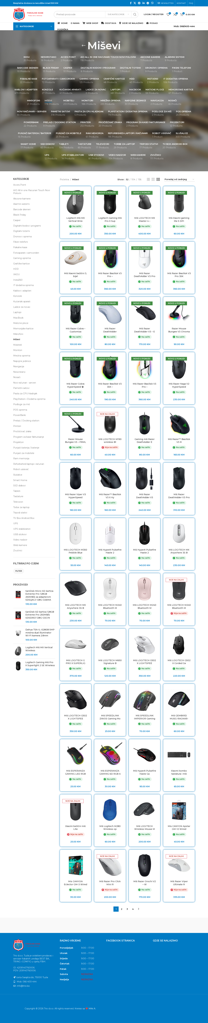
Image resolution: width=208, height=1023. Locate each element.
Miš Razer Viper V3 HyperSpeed (75, 496)
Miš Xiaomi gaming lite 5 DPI (179, 219)
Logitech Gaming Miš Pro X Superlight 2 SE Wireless (40, 664)
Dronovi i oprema (22, 236)
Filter (18, 571)
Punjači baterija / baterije (26, 447)
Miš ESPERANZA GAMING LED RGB (75, 772)
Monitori (17, 350)
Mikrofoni (18, 334)
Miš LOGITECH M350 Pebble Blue (75, 551)
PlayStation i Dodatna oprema (29, 399)
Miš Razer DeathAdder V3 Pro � (144, 276)
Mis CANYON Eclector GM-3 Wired (75, 883)
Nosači (16, 377)
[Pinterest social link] (139, 3)
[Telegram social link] (148, 3)
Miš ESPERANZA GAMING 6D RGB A (110, 772)
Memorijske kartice (23, 328)
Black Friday (19, 214)
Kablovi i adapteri (22, 290)
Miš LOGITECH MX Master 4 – (144, 219)
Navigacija (18, 366)
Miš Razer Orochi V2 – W (144, 883)
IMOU (16, 274)
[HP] (104, 925)
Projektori (18, 442)
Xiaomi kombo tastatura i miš (179, 772)
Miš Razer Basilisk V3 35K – (110, 385)
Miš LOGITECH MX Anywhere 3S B (179, 551)
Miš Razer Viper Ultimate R (179, 883)
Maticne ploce (20, 323)
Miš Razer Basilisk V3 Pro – (110, 275)
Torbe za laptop (21, 507)
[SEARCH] (134, 14)
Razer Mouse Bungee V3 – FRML (75, 441)
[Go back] (83, 46)
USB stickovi (19, 534)
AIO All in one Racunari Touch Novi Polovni (31, 192)
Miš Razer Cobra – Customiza (75, 330)
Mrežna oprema (21, 355)
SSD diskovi (19, 485)
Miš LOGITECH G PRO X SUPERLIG (75, 662)
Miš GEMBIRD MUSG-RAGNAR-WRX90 (179, 718)
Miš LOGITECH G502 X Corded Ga (179, 662)
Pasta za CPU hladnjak (25, 393)
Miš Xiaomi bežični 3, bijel (75, 275)
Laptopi (17, 312)
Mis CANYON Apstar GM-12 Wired (179, 828)
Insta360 (18, 280)
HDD (16, 269)
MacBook (18, 317)
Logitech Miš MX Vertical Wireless (39, 649)
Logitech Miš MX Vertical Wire (75, 219)
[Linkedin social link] (143, 3)
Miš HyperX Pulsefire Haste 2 (110, 551)
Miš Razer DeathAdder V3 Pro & (179, 497)
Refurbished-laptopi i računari (28, 464)
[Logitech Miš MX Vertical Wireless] (18, 651)
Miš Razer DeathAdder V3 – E (144, 330)
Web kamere (20, 545)
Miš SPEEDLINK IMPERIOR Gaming (144, 717)
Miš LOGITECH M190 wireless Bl (110, 441)
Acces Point (19, 184)
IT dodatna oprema (23, 285)
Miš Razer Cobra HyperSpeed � (75, 385)
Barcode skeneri (21, 209)
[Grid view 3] (153, 179)
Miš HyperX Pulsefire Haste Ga (144, 772)
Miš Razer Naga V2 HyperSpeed (179, 385)
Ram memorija (21, 458)
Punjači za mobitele (23, 453)
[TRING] (26, 925)
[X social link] (134, 3)
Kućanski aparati (21, 301)
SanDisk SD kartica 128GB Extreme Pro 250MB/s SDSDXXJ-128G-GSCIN (39, 614)
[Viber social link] (152, 3)
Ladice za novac (21, 307)
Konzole (17, 296)
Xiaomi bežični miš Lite (75, 828)
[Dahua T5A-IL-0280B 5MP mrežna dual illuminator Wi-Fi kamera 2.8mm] (18, 634)
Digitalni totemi (21, 231)
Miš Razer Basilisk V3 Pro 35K (179, 275)
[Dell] (182, 925)
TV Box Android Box (23, 518)
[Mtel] (78, 925)
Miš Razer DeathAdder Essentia (110, 331)
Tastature (18, 496)
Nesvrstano (19, 372)
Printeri (17, 426)
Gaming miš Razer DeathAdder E (145, 441)
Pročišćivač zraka (22, 431)
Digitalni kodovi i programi (27, 225)
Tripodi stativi (20, 512)
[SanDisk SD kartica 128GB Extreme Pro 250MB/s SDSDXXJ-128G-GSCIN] (18, 617)
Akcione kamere (22, 198)
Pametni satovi (21, 388)
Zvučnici (17, 550)
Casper (17, 220)
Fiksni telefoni (20, 242)
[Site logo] (32, 14)
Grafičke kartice (21, 263)
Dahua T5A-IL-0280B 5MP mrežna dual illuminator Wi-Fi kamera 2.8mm (40, 632)
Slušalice (17, 474)
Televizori (18, 501)
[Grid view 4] (158, 179)
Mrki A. (92, 1002)
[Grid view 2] (148, 179)
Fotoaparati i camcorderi (26, 252)
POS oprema (20, 409)
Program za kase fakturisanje (28, 437)
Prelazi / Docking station (26, 420)
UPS (15, 523)
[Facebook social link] (130, 3)
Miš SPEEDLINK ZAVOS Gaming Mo (110, 717)
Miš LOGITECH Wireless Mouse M (144, 828)
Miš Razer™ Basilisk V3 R (179, 441)
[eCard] (156, 925)
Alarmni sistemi (21, 204)
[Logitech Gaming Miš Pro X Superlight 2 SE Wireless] (18, 666)
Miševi (16, 339)
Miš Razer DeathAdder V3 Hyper (144, 497)
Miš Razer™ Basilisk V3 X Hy (110, 496)
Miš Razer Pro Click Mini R (110, 883)
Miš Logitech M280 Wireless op (110, 828)
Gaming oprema (22, 258)
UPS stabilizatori (21, 529)
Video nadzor (20, 539)
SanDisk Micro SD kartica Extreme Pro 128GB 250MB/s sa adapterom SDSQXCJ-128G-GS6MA (39, 595)
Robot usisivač (21, 469)
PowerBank (19, 415)
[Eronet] (130, 925)
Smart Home (20, 480)
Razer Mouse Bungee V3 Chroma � (179, 331)
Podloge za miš (21, 404)
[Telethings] (52, 925)
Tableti (16, 491)
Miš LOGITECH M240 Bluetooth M (110, 606)
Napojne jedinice (22, 361)
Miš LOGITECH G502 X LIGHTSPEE (144, 662)
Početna (64, 179)
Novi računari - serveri (24, 382)
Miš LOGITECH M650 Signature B (110, 662)
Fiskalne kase (20, 247)
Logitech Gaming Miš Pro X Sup (110, 219)
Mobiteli (17, 344)
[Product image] (75, 202)
